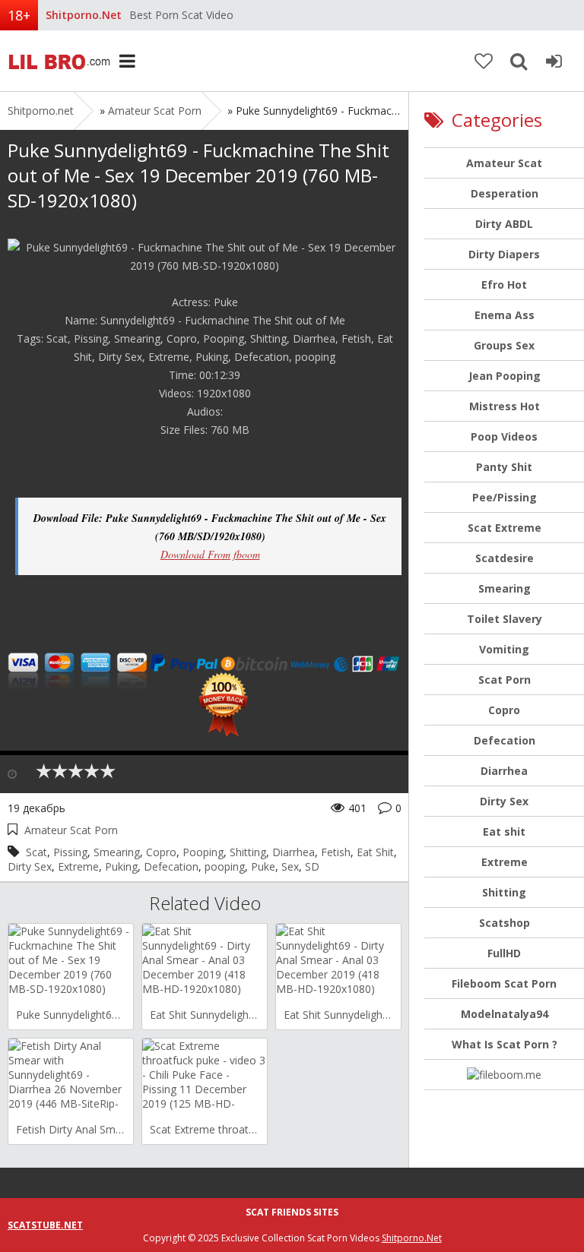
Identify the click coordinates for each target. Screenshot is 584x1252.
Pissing (70, 852)
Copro (161, 852)
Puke (263, 866)
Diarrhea (293, 852)
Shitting (248, 852)
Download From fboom (210, 554)
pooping (225, 866)
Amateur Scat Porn (155, 110)
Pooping (203, 852)
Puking (121, 866)
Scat (36, 852)
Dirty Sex (30, 866)
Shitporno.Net (412, 1237)
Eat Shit (375, 852)
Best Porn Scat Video (181, 15)
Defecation (171, 866)
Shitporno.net (57, 60)
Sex (290, 866)
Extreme (78, 866)
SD (312, 866)
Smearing (117, 852)
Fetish (336, 852)
